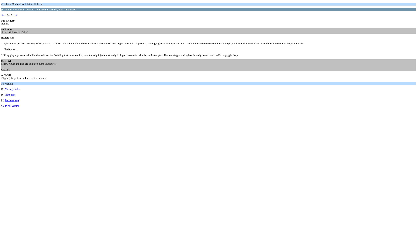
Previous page (12, 100)
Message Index (12, 89)
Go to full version (10, 105)
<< (2, 15)
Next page (10, 94)
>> (16, 15)
